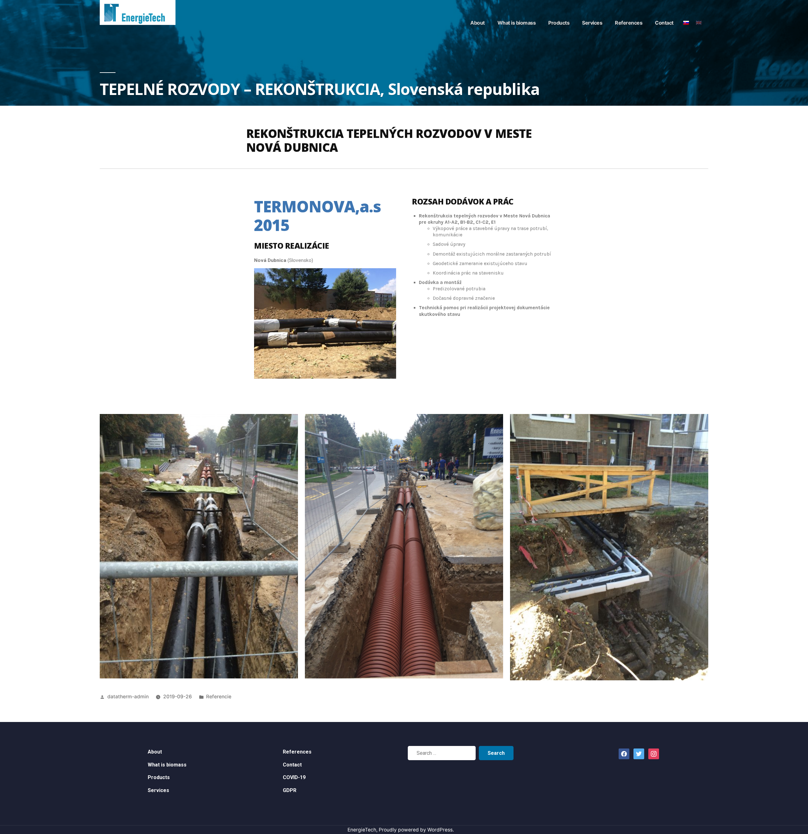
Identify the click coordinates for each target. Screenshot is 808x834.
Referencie (218, 697)
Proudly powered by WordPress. (416, 830)
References (628, 23)
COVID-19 (294, 777)
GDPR (289, 790)
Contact (664, 23)
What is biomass (516, 23)
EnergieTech (362, 830)
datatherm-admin (128, 697)
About (477, 23)
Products (558, 23)
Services (592, 23)
